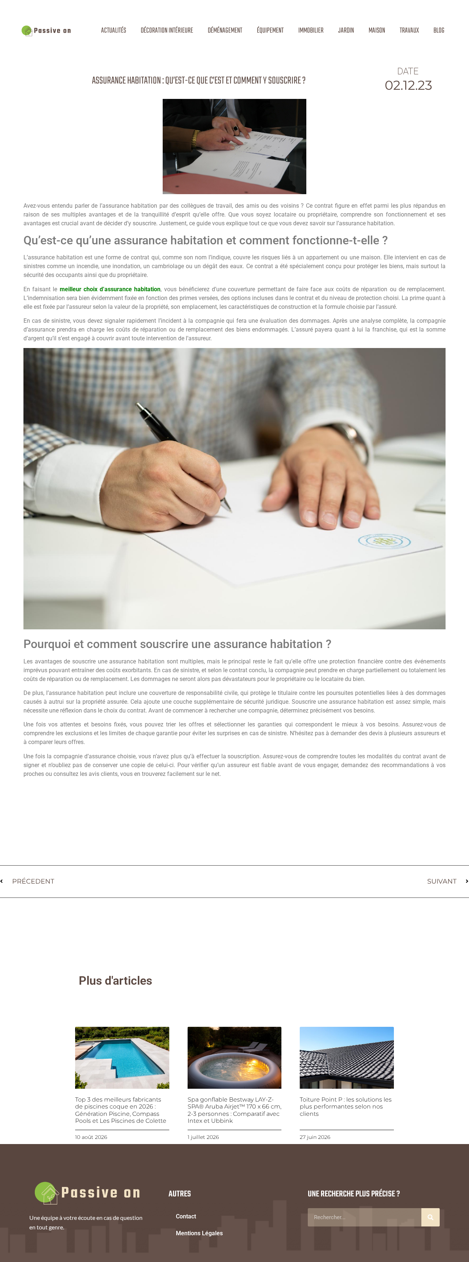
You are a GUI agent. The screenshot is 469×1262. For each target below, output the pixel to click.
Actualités (113, 30)
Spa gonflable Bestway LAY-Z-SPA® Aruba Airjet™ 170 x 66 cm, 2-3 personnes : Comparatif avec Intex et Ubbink (234, 1110)
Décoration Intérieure (167, 30)
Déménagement (225, 30)
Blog (438, 30)
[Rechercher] (430, 1217)
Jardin (346, 30)
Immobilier (311, 30)
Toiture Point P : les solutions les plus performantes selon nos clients (346, 1106)
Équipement (270, 30)
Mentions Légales (199, 1233)
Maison (377, 30)
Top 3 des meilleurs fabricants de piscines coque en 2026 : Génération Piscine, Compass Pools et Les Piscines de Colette (120, 1110)
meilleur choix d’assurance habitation (110, 289)
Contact (186, 1216)
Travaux (409, 30)
